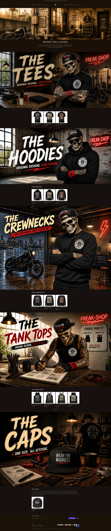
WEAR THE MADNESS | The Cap (36, 509)
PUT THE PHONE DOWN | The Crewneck (37, 307)
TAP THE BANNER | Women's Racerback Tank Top (61, 405)
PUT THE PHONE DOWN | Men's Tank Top (37, 404)
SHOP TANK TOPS (55, 350)
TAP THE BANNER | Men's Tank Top (72, 404)
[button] (37, 5)
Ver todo (55, 409)
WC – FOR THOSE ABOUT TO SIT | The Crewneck (60, 308)
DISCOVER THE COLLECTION (55, 49)
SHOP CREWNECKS (55, 248)
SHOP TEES (55, 79)
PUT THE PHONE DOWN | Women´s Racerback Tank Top (48, 405)
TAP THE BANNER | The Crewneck (48, 307)
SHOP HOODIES (55, 156)
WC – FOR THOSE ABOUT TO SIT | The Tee (61, 124)
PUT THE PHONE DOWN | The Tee (36, 124)
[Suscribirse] (46, 518)
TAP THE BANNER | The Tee (47, 124)
